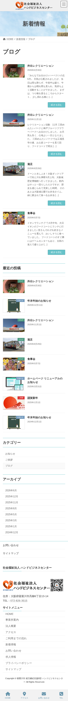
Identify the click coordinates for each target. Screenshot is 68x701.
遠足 (30, 164)
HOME (9, 613)
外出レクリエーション (40, 65)
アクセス (10, 631)
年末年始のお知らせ (39, 300)
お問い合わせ (11, 545)
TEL (61, 698)
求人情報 (10, 656)
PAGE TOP (61, 684)
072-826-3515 (18, 600)
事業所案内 (12, 619)
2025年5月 (11, 514)
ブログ (9, 465)
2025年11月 (11, 502)
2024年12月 (11, 532)
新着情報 (10, 644)
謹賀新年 (32, 397)
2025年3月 (11, 520)
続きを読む (56, 105)
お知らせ (10, 453)
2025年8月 (11, 508)
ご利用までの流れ (16, 638)
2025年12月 (11, 496)
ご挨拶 (9, 459)
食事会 (31, 213)
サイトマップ (11, 553)
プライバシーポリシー (18, 662)
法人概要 (10, 625)
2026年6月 (11, 490)
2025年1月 (11, 526)
